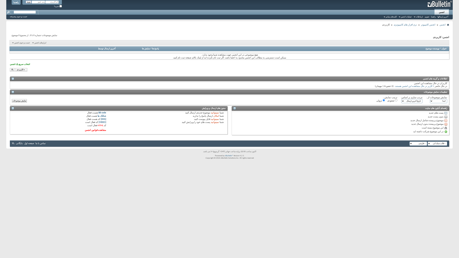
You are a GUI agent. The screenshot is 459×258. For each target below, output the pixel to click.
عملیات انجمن (406, 17)
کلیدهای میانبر (391, 17)
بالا (12, 70)
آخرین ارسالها (442, 17)
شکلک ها (102, 116)
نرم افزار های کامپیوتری (405, 25)
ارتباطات (419, 17)
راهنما (16, 2)
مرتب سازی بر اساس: (411, 97)
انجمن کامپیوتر (428, 25)
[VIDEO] (102, 122)
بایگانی (19, 143)
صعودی (391, 101)
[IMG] (103, 119)
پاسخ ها (155, 49)
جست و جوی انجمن (22, 43)
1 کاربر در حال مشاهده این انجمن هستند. (414, 86)
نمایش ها (146, 49)
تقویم (427, 17)
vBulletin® (229, 156)
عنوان (444, 49)
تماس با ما (41, 143)
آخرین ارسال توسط (106, 49)
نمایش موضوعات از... (436, 97)
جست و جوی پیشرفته (18, 17)
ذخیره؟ (57, 7)
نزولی (379, 101)
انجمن (441, 12)
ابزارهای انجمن (40, 43)
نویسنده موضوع (432, 49)
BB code (102, 113)
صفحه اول (29, 143)
